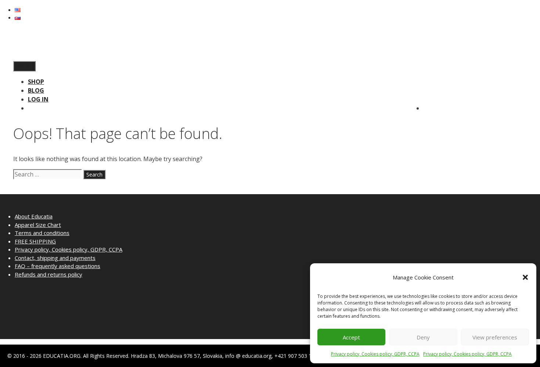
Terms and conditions (42, 232)
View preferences (494, 337)
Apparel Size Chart (38, 224)
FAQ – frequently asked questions (57, 266)
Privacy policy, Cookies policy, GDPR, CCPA (375, 354)
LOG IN (38, 99)
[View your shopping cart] (15, 57)
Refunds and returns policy (48, 274)
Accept (351, 337)
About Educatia (34, 216)
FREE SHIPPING (35, 241)
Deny (423, 337)
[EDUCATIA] (24, 48)
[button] (525, 277)
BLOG (36, 90)
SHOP (36, 82)
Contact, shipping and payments (55, 257)
